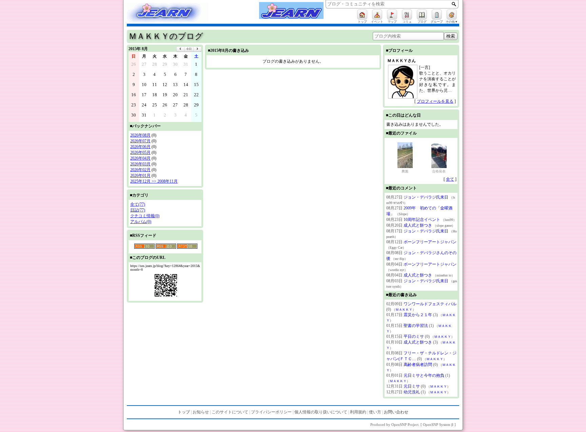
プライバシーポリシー (271, 412)
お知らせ (201, 412)
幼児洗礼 (412, 392)
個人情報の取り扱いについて (320, 412)
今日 (189, 48)
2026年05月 (140, 152)
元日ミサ (412, 386)
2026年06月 (140, 146)
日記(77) (137, 210)
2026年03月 (140, 164)
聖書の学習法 (416, 325)
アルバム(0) (140, 221)
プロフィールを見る (435, 101)
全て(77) (137, 204)
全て (450, 179)
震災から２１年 (418, 314)
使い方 (375, 412)
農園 (405, 171)
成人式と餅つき (418, 225)
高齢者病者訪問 (418, 364)
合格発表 (439, 171)
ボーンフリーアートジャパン (430, 242)
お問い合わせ (396, 412)
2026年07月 (140, 141)
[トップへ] (174, 14)
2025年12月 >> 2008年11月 (154, 181)
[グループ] (437, 14)
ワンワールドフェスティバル (430, 304)
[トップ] (362, 14)
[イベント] (377, 14)
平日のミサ (414, 336)
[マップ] (392, 14)
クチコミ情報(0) (144, 215)
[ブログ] (422, 14)
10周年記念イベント (422, 219)
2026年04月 (140, 158)
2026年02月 (140, 169)
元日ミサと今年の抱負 (424, 375)
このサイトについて (230, 412)
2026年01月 (140, 175)
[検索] (454, 4)
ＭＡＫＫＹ (403, 309)
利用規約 (358, 412)
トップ (184, 412)
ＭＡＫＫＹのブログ (166, 36)
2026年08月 (140, 135)
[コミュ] (407, 14)
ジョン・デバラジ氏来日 (426, 197)
